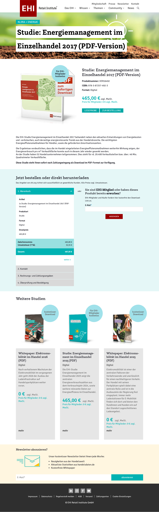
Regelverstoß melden (65, 496)
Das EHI (69, 8)
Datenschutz (46, 496)
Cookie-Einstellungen (122, 496)
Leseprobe (90, 110)
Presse (112, 4)
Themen (98, 8)
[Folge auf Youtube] (89, 491)
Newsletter (123, 4)
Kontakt (135, 4)
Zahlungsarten (102, 496)
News (131, 8)
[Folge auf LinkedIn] (71, 491)
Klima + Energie (28, 22)
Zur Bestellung (111, 110)
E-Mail (88, 205)
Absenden (114, 216)
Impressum (33, 496)
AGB (80, 496)
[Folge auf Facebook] (83, 491)
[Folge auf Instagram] (77, 491)
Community (115, 8)
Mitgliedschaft (99, 4)
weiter (67, 259)
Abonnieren (127, 477)
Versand (89, 496)
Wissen (83, 8)
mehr (21, 430)
